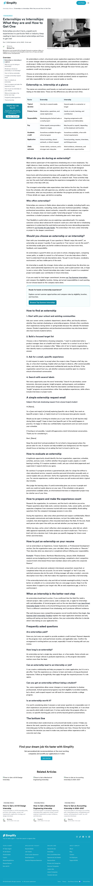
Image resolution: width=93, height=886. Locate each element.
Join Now (81, 3)
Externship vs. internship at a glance (13, 61)
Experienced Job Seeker (54, 857)
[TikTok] (80, 837)
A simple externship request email (13, 76)
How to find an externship (12, 73)
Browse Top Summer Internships (42, 302)
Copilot (5, 857)
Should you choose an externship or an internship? (13, 69)
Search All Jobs (51, 848)
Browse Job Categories (53, 863)
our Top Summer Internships (76, 277)
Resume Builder (29, 848)
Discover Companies (53, 866)
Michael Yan (10, 48)
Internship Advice (8, 8)
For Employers (73, 857)
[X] (86, 837)
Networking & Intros (8, 860)
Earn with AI (6, 866)
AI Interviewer (7, 854)
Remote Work (51, 860)
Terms (59, 881)
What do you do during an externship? (12, 65)
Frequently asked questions (13, 97)
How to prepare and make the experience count (13, 85)
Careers (72, 854)
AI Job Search (6, 851)
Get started (46, 758)
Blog (71, 851)
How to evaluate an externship (10, 81)
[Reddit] (89, 837)
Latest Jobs (50, 869)
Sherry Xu (70, 819)
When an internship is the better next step (12, 94)
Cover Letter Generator (32, 854)
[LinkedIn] (83, 837)
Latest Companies (52, 872)
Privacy (64, 881)
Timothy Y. (40, 819)
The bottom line (9, 100)
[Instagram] (77, 837)
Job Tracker (28, 851)
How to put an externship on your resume (13, 89)
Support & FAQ (74, 860)
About (71, 848)
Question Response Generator (33, 860)
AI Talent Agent (7, 848)
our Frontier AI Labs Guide (45, 228)
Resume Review (7, 863)
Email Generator (29, 857)
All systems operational (30, 881)
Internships (50, 851)
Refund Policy (86, 881)
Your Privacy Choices (73, 881)
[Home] (10, 2)
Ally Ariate (9, 819)
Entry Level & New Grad (53, 854)
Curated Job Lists (52, 875)
